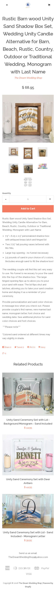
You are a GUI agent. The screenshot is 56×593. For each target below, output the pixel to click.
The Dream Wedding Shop (28, 78)
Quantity (6, 193)
